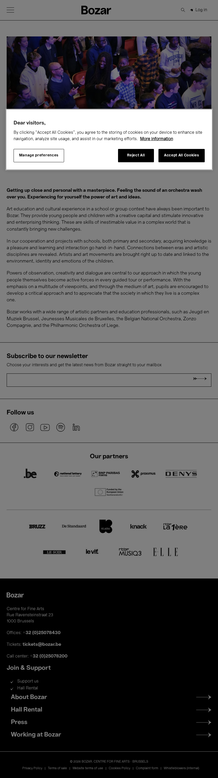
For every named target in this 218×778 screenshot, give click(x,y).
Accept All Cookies (181, 155)
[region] (109, 139)
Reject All (136, 155)
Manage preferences (39, 155)
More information (156, 139)
